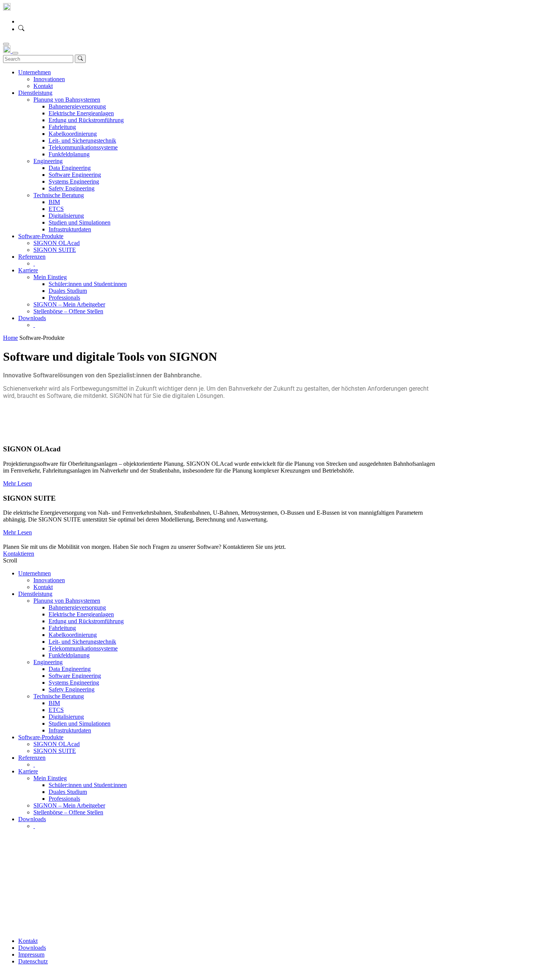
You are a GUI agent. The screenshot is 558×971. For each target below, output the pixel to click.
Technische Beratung (58, 696)
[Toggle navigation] (6, 44)
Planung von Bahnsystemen (66, 600)
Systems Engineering (74, 682)
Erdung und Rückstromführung (86, 621)
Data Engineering (70, 669)
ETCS (56, 710)
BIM (54, 703)
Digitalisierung (66, 716)
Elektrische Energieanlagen (81, 614)
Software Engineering (75, 675)
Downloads (32, 819)
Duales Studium (68, 792)
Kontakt (43, 587)
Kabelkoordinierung (73, 635)
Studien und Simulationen (79, 723)
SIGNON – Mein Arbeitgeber (69, 805)
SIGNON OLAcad (56, 744)
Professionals (64, 798)
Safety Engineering (72, 689)
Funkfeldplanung (69, 655)
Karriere (28, 771)
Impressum (31, 954)
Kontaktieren (18, 553)
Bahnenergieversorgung (77, 607)
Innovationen (49, 580)
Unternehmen (34, 573)
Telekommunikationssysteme (83, 648)
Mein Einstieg (50, 778)
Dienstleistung (35, 594)
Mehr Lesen (17, 483)
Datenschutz (33, 961)
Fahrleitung (62, 628)
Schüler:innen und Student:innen (88, 785)
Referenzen (32, 757)
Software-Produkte (40, 737)
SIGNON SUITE (54, 751)
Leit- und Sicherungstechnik (82, 641)
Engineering (48, 662)
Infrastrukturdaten (70, 730)
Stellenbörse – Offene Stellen (68, 812)
